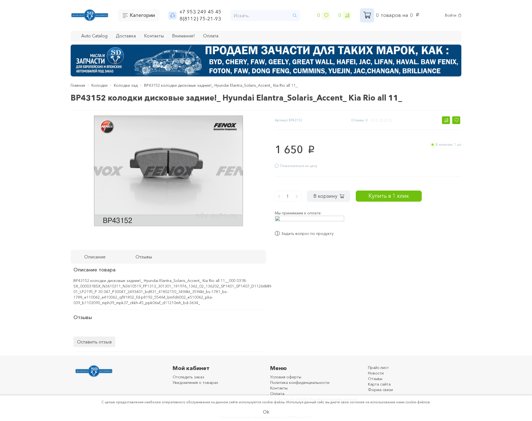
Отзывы (375, 378)
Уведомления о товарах (195, 382)
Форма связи (380, 389)
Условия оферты (285, 376)
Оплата (210, 35)
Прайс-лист (378, 367)
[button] (446, 120)
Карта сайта (379, 384)
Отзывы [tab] (143, 257)
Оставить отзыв (94, 342)
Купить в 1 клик (389, 195)
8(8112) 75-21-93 (200, 19)
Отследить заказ (188, 376)
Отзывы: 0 (359, 120)
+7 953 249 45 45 (200, 12)
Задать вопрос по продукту (307, 233)
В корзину (325, 196)
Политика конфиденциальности (299, 382)
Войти (450, 15)
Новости (376, 373)
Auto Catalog (94, 35)
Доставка (126, 35)
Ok (266, 412)
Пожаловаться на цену (298, 166)
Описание (95, 257)
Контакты (154, 35)
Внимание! (183, 35)
